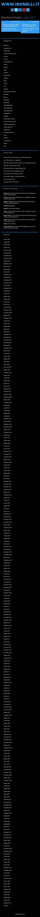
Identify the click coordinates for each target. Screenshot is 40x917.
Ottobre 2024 (7, 285)
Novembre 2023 (8, 312)
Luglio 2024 (7, 293)
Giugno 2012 (7, 666)
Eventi (5, 70)
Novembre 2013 (8, 620)
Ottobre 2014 (7, 590)
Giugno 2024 (7, 296)
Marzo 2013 (7, 641)
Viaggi (5, 143)
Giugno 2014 (7, 601)
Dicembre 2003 (7, 878)
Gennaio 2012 (7, 677)
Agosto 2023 (7, 321)
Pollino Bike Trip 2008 (9, 119)
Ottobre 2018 (7, 459)
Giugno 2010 (7, 723)
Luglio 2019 (7, 437)
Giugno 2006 (7, 840)
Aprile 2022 (6, 361)
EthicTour (6, 67)
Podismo (6, 116)
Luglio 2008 (7, 786)
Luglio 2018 (7, 467)
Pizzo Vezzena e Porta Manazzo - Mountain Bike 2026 (17, 157)
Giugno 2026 (7, 244)
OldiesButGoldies (8, 105)
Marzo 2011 (7, 699)
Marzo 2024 (7, 304)
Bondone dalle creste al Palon (11, 182)
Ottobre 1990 (7, 892)
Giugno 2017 (7, 503)
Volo (5, 146)
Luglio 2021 (7, 378)
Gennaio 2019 (7, 454)
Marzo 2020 (7, 416)
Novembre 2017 (8, 489)
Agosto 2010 (7, 718)
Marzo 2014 (7, 609)
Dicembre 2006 (7, 837)
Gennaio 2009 (7, 769)
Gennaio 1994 (7, 889)
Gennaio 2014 (7, 614)
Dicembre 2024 (7, 280)
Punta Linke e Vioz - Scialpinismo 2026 (13, 171)
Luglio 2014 (7, 598)
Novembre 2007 (8, 807)
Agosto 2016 (7, 530)
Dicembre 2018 (7, 457)
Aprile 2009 (6, 761)
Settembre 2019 (8, 432)
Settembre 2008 (8, 780)
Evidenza (6, 72)
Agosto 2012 (7, 661)
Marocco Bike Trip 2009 (10, 91)
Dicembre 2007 (7, 805)
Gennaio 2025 (7, 277)
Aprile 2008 (6, 794)
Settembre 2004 (8, 870)
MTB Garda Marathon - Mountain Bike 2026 (15, 168)
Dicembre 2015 (7, 552)
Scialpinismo (7, 130)
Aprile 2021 (6, 383)
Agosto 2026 (7, 239)
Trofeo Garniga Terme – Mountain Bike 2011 (10, 25)
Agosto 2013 (7, 628)
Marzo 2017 (7, 511)
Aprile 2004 (6, 875)
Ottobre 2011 (7, 680)
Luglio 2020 (7, 408)
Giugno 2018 (7, 470)
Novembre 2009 (8, 742)
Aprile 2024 (6, 302)
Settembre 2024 (8, 288)
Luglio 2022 (7, 353)
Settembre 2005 (8, 851)
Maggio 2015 (7, 571)
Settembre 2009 (8, 748)
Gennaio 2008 (7, 802)
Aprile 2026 (6, 247)
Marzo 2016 (7, 544)
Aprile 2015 (6, 573)
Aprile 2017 (6, 508)
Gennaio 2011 (7, 704)
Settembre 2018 (8, 462)
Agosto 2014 (7, 595)
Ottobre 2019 (7, 429)
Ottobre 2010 (7, 712)
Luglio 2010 (7, 720)
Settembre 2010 (8, 715)
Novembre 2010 (8, 709)
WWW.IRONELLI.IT (20, 4)
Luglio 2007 (7, 818)
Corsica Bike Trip (8, 61)
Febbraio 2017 (7, 514)
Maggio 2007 (7, 824)
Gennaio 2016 (7, 549)
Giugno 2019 (7, 440)
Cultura (5, 64)
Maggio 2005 (7, 862)
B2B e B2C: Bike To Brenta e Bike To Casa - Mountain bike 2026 (20, 163)
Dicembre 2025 (7, 255)
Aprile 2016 (6, 541)
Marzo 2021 (7, 386)
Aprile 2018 (6, 476)
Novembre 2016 (8, 522)
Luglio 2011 (7, 688)
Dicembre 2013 (7, 617)
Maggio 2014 (7, 603)
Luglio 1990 (7, 894)
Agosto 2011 (7, 685)
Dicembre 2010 (7, 707)
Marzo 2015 (7, 576)
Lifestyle (6, 89)
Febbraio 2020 (7, 418)
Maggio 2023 (7, 326)
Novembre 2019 (8, 427)
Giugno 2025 (7, 269)
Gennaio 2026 (7, 253)
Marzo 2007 (7, 829)
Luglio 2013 (7, 631)
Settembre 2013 (8, 625)
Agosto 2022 (7, 350)
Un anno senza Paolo (9, 179)
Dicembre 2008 (7, 772)
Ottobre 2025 (7, 261)
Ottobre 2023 (7, 315)
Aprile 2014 (6, 606)
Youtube (24, 9)
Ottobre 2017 (7, 492)
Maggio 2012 (7, 669)
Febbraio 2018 (7, 481)
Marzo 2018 (7, 478)
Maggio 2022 (7, 359)
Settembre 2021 (8, 372)
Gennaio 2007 (7, 835)
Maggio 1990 (7, 897)
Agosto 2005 (7, 854)
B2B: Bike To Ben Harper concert (12, 165)
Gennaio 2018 (7, 484)
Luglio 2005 (7, 856)
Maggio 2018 (7, 473)
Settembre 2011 (8, 682)
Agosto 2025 (7, 266)
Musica (5, 97)
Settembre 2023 (8, 318)
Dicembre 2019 (7, 424)
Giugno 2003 (7, 881)
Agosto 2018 (7, 465)
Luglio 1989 (7, 900)
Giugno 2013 (7, 633)
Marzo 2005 (7, 865)
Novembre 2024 (8, 283)
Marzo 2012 (7, 674)
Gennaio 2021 (7, 391)
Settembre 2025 (8, 263)
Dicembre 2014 (7, 584)
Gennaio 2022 (7, 367)
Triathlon (6, 138)
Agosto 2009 (7, 750)
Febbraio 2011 (7, 701)
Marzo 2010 (7, 731)
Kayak (5, 81)
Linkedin (20, 9)
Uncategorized (7, 140)
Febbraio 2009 (7, 767)
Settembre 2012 (8, 658)
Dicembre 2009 (7, 739)
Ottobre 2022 (7, 345)
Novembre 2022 (8, 342)
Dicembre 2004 (7, 867)
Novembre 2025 (8, 258)
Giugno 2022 (7, 356)
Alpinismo (6, 45)
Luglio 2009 (7, 753)
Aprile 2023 (6, 329)
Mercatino (6, 94)
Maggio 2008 (7, 791)
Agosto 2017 (7, 497)
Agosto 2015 (7, 563)
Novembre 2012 (8, 652)
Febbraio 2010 (7, 734)
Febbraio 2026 (7, 250)
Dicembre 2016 (7, 519)
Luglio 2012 (7, 663)
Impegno (6, 78)
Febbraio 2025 (7, 274)
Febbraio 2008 (7, 799)
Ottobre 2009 (7, 745)
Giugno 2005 (7, 859)
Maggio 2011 (7, 693)
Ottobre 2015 (7, 557)
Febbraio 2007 (7, 832)
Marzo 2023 (7, 331)
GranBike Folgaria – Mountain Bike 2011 (29, 25)
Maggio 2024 (7, 299)
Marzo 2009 (7, 764)
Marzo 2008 (7, 797)
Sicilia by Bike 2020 (9, 132)
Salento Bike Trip (8, 127)
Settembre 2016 (8, 527)
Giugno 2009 (7, 756)
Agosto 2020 (7, 405)
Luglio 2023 (7, 323)
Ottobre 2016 (7, 524)
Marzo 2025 (7, 272)
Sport (18, 21)
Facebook (12, 9)
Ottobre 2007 (7, 810)
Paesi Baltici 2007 (8, 108)
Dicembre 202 (7, 903)
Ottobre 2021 (7, 370)
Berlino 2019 (7, 51)
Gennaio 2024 (7, 307)
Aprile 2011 (6, 696)
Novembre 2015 (8, 554)
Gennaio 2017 (7, 516)
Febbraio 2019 (7, 451)
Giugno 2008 (7, 788)
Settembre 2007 (8, 813)
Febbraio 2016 (7, 546)
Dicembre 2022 (7, 340)
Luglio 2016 (7, 533)
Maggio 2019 (7, 443)
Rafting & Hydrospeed (9, 124)
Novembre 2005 (8, 848)
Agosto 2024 (7, 291)
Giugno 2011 (7, 690)
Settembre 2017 (8, 495)
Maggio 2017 (7, 505)
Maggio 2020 (7, 413)
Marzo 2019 (7, 448)
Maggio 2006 (7, 843)
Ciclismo (13, 21)
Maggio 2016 (7, 538)
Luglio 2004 (7, 873)
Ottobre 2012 (7, 655)
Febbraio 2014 (7, 612)
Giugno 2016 (7, 535)
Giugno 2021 (7, 380)
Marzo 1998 (7, 886)
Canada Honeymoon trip (10, 53)
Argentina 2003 (7, 48)
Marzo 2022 (7, 364)
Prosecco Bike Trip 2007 (10, 121)
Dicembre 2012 (7, 650)
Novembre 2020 (8, 397)
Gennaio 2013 (7, 647)
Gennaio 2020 (7, 421)
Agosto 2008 (7, 783)
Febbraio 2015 (7, 579)
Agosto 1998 (7, 884)
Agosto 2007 (7, 816)
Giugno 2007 (7, 821)
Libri (5, 86)
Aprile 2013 (6, 639)
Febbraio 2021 (7, 389)
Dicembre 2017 (7, 486)
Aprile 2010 (6, 729)
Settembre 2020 (8, 402)
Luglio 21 (6, 905)
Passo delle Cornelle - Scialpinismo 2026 (14, 176)
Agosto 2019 (7, 435)
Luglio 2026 (7, 242)
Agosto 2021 (7, 375)
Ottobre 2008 (7, 778)
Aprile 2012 (6, 671)
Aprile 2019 (6, 446)
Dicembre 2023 (7, 310)
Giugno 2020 (7, 410)
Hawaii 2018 (7, 75)
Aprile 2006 (6, 846)
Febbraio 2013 (7, 644)
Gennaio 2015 (7, 582)
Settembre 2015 (8, 560)
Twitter (16, 9)
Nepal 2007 (7, 100)
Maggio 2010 (7, 726)
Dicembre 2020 (7, 394)
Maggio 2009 (7, 758)
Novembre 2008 (8, 775)
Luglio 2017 (7, 500)
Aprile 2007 (6, 826)
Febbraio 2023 (7, 334)
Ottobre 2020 (7, 399)
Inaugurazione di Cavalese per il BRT (13, 173)
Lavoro (5, 83)
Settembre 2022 (8, 348)
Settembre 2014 (8, 593)
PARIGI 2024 (7, 113)
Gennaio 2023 (7, 337)
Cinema (6, 59)
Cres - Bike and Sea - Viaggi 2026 (12, 160)
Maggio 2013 (7, 636)
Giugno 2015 (7, 568)
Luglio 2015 (7, 565)
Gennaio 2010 (7, 737)
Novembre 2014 (8, 587)
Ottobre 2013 (7, 622)
